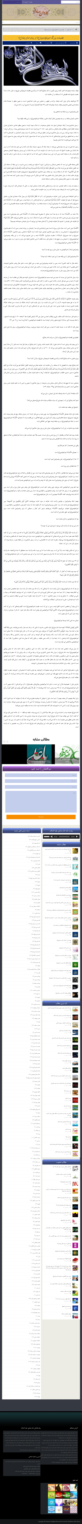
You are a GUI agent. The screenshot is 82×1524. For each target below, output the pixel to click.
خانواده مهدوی (37, 1092)
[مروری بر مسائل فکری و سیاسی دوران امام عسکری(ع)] (75, 979)
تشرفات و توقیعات (36, 1008)
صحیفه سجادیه (37, 1197)
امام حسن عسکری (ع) (35, 924)
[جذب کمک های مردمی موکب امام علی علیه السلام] (75, 1214)
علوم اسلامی (37, 1221)
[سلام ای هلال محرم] (75, 1070)
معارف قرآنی (37, 1330)
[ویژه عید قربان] (75, 1131)
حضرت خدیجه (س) (36, 1039)
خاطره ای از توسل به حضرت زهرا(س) (63, 1174)
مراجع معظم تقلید (36, 1313)
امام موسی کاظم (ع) (36, 955)
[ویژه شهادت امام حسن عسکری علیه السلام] (75, 1017)
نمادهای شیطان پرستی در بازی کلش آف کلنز (62, 1167)
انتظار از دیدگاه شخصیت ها (34, 969)
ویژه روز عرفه (68, 1137)
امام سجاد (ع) (37, 938)
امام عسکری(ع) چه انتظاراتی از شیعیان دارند (62, 925)
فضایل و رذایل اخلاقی (35, 1246)
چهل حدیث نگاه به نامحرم (65, 1291)
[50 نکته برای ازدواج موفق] (75, 1222)
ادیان (39, 875)
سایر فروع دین (37, 1151)
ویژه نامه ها (37, 1393)
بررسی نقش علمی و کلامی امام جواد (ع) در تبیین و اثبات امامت (58, 903)
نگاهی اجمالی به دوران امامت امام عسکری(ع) (62, 933)
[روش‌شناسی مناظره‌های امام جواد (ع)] (75, 897)
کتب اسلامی (37, 1263)
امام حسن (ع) (37, 920)
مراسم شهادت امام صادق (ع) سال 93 (63, 1205)
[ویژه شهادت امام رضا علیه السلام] (75, 1055)
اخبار (39, 864)
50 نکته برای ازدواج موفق (66, 1220)
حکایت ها (38, 1064)
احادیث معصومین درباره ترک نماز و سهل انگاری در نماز (60, 1236)
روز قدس (38, 1127)
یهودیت (38, 1397)
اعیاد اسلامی (37, 913)
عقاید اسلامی (37, 1214)
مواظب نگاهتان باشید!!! (66, 1314)
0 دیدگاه (37, 43)
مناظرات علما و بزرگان (35, 1334)
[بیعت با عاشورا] (75, 1100)
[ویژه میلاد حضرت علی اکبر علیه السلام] (75, 1153)
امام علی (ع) (37, 941)
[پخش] (77, 837)
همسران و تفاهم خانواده (35, 1372)
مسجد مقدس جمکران (35, 1323)
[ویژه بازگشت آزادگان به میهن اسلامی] (75, 1024)
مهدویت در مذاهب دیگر (35, 1355)
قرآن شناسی (37, 1260)
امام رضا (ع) (58, 43)
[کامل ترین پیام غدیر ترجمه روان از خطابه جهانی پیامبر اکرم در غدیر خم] (75, 1115)
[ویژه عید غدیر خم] (75, 1107)
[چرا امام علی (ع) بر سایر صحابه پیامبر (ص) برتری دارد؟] (39, 756)
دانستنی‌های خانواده (36, 1109)
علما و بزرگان (37, 1218)
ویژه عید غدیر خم (67, 1106)
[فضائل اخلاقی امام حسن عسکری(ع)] (75, 964)
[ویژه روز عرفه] (75, 1138)
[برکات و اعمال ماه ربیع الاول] (75, 1032)
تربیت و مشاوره (37, 1004)
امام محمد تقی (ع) (36, 952)
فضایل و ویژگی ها (36, 1249)
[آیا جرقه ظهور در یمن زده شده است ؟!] (75, 1300)
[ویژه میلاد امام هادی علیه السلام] (75, 1123)
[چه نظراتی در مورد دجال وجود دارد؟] (75, 1245)
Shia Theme (77, 1521)
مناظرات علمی (37, 1337)
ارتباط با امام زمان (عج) (35, 878)
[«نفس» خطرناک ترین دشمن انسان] (75, 1260)
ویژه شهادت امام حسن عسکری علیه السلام (62, 1015)
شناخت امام (37, 1183)
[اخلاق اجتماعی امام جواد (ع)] (75, 889)
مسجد (38, 1320)
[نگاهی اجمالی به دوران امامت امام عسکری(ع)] (75, 934)
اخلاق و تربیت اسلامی (35, 871)
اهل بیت (38, 973)
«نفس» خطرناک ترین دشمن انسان (64, 1259)
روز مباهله (38, 1130)
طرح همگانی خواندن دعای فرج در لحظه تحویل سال (60, 1284)
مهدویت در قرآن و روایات (35, 1351)
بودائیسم (38, 987)
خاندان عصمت (37, 1081)
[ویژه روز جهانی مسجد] (75, 1062)
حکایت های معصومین (35, 1074)
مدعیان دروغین (37, 1309)
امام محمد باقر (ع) (36, 948)
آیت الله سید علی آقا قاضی (34, 850)
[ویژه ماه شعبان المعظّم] (75, 1308)
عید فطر (38, 1232)
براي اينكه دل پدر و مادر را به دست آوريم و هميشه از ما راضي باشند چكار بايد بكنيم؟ (58, 1190)
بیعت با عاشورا (68, 1098)
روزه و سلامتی (37, 1137)
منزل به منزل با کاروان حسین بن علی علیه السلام (61, 1076)
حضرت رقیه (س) (36, 1043)
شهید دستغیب (37, 1186)
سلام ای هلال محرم (67, 1068)
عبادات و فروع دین (36, 1211)
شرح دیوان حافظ (36, 1179)
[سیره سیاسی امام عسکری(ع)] (75, 949)
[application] (61, 836)
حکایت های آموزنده (36, 1067)
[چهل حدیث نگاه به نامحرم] (75, 1293)
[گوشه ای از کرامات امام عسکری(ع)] (75, 942)
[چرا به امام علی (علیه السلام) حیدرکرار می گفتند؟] (75, 874)
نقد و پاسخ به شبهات (36, 1362)
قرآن (39, 1256)
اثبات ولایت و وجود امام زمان (34, 857)
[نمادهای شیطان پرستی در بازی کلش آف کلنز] (75, 1168)
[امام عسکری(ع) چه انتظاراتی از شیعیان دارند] (75, 927)
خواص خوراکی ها (36, 1095)
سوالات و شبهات (36, 1158)
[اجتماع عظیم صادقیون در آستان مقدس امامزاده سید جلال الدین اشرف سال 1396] (75, 1229)
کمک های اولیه (37, 1277)
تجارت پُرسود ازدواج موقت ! (65, 1182)
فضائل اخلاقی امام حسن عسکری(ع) (63, 963)
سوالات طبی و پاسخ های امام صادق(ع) (63, 1251)
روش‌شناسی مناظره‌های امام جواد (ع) (63, 895)
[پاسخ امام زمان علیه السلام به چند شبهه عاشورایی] (75, 1085)
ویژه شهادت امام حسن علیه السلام (64, 1046)
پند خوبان (38, 994)
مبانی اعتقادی (37, 1302)
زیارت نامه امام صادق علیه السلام (64, 1198)
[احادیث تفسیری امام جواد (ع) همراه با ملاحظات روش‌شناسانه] (75, 912)
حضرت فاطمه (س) (36, 1053)
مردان (39, 1316)
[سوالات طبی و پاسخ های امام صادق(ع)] (75, 1253)
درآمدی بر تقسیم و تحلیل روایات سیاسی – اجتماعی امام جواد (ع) (58, 918)
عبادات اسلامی (37, 1207)
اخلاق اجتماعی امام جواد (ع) (65, 888)
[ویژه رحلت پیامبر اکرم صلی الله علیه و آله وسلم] (75, 1040)
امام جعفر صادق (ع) (36, 917)
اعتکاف (38, 910)
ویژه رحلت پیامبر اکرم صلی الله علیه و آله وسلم (61, 1038)
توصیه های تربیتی (36, 1015)
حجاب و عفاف (37, 1025)
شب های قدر (37, 1165)
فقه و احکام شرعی (36, 1253)
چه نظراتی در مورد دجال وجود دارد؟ (64, 1244)
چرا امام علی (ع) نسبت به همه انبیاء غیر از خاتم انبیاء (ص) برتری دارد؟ (67, 760)
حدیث (39, 1029)
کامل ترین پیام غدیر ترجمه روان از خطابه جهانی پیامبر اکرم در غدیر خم (58, 1114)
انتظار (39, 966)
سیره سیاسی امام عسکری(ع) (65, 948)
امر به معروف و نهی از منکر (34, 959)
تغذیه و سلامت (37, 1011)
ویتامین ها (38, 1383)
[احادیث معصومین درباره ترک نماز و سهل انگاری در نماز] (75, 1237)
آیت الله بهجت (37, 843)
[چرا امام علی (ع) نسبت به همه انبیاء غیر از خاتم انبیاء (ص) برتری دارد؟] (67, 756)
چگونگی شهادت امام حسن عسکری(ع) (63, 993)
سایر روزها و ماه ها (36, 1148)
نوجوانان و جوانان (36, 1369)
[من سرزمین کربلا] (75, 1092)
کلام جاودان (37, 1270)
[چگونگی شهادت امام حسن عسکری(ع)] (75, 995)
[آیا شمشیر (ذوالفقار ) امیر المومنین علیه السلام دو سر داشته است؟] (75, 866)
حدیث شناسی (37, 1032)
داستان (38, 1106)
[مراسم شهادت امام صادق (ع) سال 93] (75, 1207)
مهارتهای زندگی (37, 1344)
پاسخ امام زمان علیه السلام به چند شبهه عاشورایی (61, 1083)
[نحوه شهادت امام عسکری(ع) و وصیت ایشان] (75, 987)
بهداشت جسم (37, 976)
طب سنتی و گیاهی (36, 1200)
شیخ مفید (38, 1190)
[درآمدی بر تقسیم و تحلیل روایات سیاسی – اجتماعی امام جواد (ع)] (75, 919)
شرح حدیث (38, 1176)
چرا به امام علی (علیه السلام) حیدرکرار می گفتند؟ (61, 872)
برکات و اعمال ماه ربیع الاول (65, 1030)
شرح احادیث (37, 1172)
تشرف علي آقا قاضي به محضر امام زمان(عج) (62, 1276)
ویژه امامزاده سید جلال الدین (34, 1386)
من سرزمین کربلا (67, 1091)
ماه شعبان (38, 1295)
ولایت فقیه (38, 1379)
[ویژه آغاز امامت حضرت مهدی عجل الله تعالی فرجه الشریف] (75, 1009)
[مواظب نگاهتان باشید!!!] (75, 1315)
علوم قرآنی (38, 1225)
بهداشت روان (37, 980)
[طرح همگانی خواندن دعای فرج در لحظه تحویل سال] (75, 1285)
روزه (39, 1134)
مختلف (38, 1306)
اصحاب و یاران (37, 896)
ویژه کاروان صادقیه (36, 1390)
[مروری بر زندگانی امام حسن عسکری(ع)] (75, 957)
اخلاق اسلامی (37, 868)
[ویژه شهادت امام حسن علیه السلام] (75, 1047)
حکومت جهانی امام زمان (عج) (34, 1078)
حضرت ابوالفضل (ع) (36, 1036)
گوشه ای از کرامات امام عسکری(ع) (64, 940)
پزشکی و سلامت (36, 990)
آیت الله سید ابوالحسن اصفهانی (34, 847)
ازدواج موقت (37, 889)
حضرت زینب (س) (36, 1046)
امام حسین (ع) (37, 927)
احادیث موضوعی (37, 861)
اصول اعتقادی (37, 899)
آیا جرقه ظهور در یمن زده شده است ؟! (63, 1299)
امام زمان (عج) (37, 934)
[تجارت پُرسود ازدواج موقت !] (75, 1183)
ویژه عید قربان (68, 1129)
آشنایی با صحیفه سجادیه (35, 836)
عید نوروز (38, 1235)
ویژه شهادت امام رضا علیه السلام (64, 1053)
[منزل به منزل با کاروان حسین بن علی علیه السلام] (75, 1077)
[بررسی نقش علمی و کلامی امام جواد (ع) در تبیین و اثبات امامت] (75, 904)
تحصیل (38, 997)
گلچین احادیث (37, 1281)
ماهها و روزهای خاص (35, 1299)
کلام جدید (38, 1274)
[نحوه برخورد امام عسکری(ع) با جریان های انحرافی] (75, 972)
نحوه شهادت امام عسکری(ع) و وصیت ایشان (62, 985)
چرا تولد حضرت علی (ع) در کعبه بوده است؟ (62, 880)
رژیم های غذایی (36, 1123)
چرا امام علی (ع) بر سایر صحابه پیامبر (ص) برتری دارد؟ (39, 760)
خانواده (38, 1085)
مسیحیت (38, 1327)
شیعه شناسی (37, 1193)
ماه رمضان (38, 1292)
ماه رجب (38, 1288)
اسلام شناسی (37, 892)
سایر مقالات (37, 1155)
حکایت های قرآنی (36, 1071)
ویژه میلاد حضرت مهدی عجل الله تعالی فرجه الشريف (60, 1144)
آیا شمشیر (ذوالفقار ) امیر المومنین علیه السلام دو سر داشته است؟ (58, 865)
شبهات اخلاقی (37, 1169)
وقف (39, 1376)
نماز (39, 1365)
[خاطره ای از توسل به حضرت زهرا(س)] (75, 1176)
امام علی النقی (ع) (36, 945)
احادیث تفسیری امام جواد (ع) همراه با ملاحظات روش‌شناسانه (59, 910)
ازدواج (39, 882)
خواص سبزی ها (37, 1099)
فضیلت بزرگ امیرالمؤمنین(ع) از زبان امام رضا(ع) (41, 37)
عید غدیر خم (37, 1228)
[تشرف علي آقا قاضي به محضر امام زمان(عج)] (75, 1278)
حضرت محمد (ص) (36, 1057)
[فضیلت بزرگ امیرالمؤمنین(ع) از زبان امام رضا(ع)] (41, 66)
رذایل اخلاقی (37, 1120)
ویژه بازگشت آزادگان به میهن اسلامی (63, 1023)
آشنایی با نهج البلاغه (36, 840)
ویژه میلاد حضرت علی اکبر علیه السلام (63, 1152)
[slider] (47, 836)
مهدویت (38, 1348)
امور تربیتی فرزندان (36, 962)
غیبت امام (38, 1239)
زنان (39, 1144)
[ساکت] (52, 837)
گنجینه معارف (37, 1284)
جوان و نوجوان (37, 1018)
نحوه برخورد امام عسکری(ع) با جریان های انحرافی (61, 970)
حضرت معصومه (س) (36, 1060)
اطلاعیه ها (38, 903)
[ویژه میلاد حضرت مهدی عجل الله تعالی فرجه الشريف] (75, 1146)
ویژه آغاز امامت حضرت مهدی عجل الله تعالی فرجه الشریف (59, 1008)
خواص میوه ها (37, 1102)
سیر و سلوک (37, 1162)
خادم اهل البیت (72, 43)
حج (39, 1022)
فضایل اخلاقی (37, 1242)
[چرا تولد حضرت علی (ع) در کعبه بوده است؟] (75, 881)
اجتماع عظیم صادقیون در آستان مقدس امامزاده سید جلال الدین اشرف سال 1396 (58, 1229)
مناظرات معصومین (36, 1341)
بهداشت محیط (37, 983)
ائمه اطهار (69, 30)
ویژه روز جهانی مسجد (66, 1061)
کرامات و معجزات (36, 1267)
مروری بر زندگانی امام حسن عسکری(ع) (63, 955)
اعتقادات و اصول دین (36, 906)
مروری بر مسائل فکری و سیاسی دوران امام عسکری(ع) (60, 978)
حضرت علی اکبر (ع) (36, 1050)
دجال (39, 1113)
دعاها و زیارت (37, 1116)
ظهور (39, 1204)
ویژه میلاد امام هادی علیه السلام (64, 1122)
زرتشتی (38, 1141)
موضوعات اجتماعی (36, 1358)
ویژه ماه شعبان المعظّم (66, 1306)
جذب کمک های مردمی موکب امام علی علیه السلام (60, 1213)
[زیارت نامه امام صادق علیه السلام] (75, 1199)
